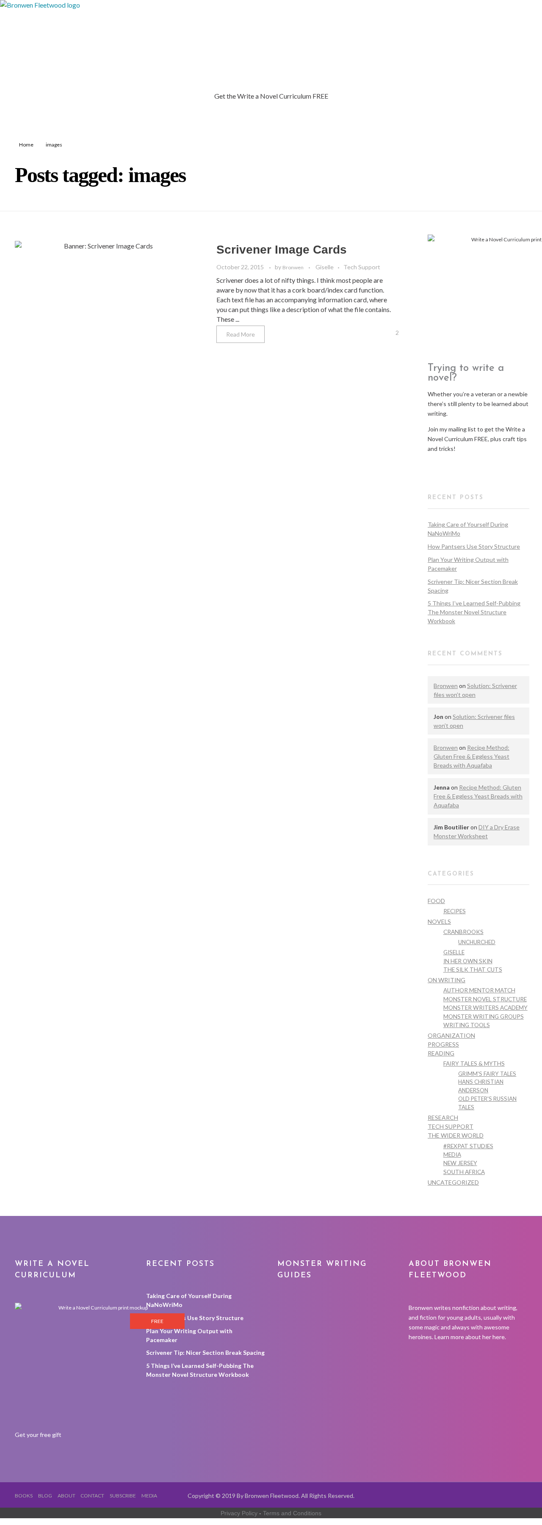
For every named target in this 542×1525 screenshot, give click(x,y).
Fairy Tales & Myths (474, 1063)
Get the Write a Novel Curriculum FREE (271, 96)
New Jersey (460, 1163)
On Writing (446, 980)
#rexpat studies (468, 1146)
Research (443, 1117)
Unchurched (476, 942)
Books (24, 1495)
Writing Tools (466, 1025)
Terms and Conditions (292, 1513)
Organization (451, 1035)
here (498, 1336)
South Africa (464, 1172)
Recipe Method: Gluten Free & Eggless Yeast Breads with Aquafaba (471, 756)
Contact (92, 1495)
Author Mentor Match (479, 990)
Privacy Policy (239, 1513)
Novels (439, 921)
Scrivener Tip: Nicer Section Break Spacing (205, 1352)
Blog (45, 1495)
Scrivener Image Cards (281, 249)
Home (26, 144)
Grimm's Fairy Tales (487, 1073)
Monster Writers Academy (485, 1007)
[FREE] (99, 1365)
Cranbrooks (463, 931)
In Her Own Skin (467, 961)
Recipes (454, 911)
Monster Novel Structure (485, 999)
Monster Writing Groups (483, 1016)
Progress (443, 1044)
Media (452, 1154)
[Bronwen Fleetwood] (169, 45)
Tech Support (361, 267)
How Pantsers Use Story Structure (474, 546)
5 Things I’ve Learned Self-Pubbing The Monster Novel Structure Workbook (474, 612)
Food (436, 900)
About (66, 1495)
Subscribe (123, 1495)
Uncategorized (453, 1182)
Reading (441, 1053)
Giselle (324, 267)
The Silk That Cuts (472, 969)
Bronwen (293, 267)
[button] (451, 464)
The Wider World (456, 1135)
